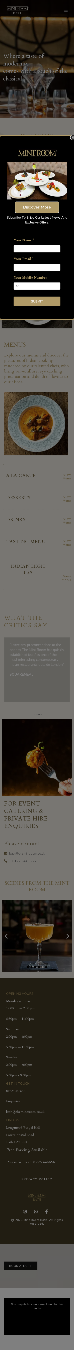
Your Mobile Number (30, 277)
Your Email (23, 259)
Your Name (24, 240)
